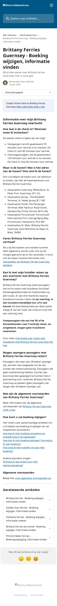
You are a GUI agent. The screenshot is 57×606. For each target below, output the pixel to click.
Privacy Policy (20, 595)
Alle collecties (9, 35)
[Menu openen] (51, 5)
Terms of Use (36, 595)
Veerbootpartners (28, 35)
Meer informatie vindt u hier (31, 106)
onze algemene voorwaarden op (33, 478)
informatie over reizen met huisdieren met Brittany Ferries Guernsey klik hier (28, 342)
